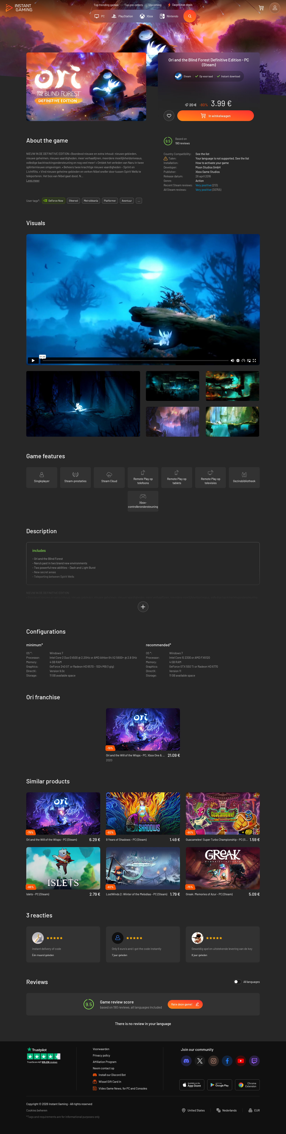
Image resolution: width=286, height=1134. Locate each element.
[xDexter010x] (197, 938)
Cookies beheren (36, 1110)
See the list (202, 154)
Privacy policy (101, 1055)
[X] (200, 1061)
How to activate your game (212, 163)
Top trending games (106, 5)
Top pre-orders (133, 5)
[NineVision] (118, 938)
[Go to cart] (261, 8)
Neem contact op (103, 1068)
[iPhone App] (191, 1084)
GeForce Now (55, 200)
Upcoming (155, 5)
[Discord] (186, 1061)
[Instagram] (213, 1061)
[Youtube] (240, 1061)
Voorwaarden (101, 1049)
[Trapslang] (38, 938)
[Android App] (219, 1084)
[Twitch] (254, 1061)
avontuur (127, 200)
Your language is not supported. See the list (222, 158)
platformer (110, 200)
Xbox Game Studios (208, 171)
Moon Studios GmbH (208, 167)
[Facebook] (227, 1061)
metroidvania (91, 200)
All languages (251, 981)
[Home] (19, 8)
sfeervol (73, 200)
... (139, 200)
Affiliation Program (104, 1061)
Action (200, 180)
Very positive (204, 185)
